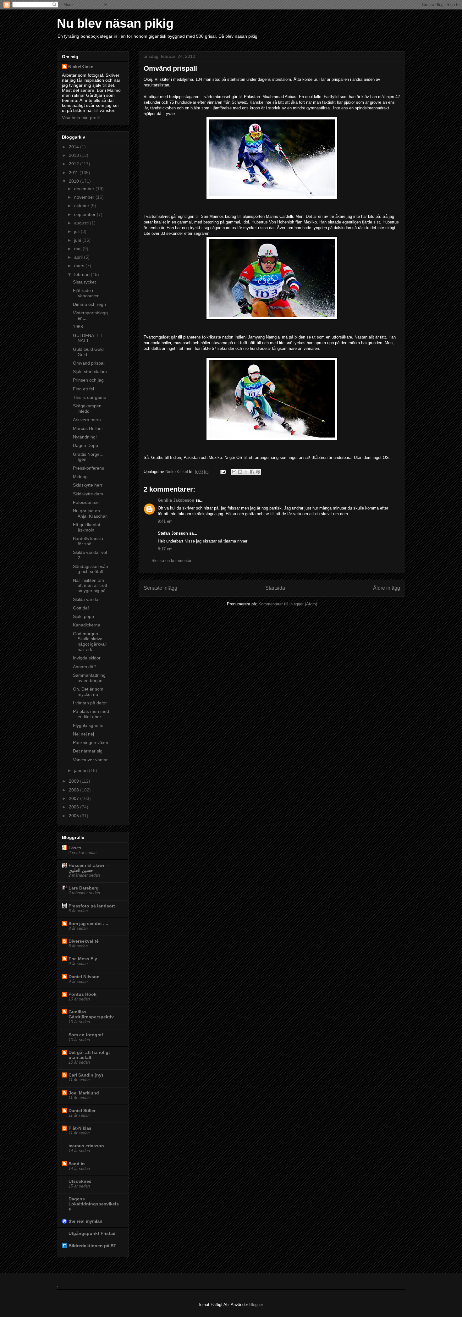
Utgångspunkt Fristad (92, 1233)
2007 (74, 798)
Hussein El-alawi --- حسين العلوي (89, 868)
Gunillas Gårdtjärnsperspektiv (91, 1014)
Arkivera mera (87, 419)
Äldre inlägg (386, 588)
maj (78, 248)
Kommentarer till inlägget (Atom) (287, 604)
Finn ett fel (83, 388)
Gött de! (81, 607)
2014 (74, 146)
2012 (74, 163)
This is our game (89, 397)
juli (77, 231)
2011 (74, 172)
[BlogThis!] (240, 472)
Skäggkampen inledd (87, 408)
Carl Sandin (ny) (86, 1074)
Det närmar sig (87, 750)
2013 (74, 155)
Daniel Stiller (82, 1110)
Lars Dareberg (84, 887)
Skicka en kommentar (171, 560)
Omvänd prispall (89, 363)
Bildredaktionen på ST (92, 1245)
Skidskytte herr (87, 485)
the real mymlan (85, 1221)
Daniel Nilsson (84, 976)
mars (79, 265)
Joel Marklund (84, 1092)
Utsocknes (80, 1181)
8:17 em (165, 549)
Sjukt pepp (83, 616)
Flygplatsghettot (89, 725)
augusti (82, 222)
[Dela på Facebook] (252, 472)
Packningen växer (90, 742)
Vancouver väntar (90, 759)
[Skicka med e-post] (234, 472)
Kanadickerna (86, 624)
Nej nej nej (83, 733)
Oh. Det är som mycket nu (88, 691)
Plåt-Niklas (80, 1128)
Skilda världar (86, 599)
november (85, 197)
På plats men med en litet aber (91, 714)
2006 (74, 806)
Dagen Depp (85, 445)
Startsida (275, 588)
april (79, 257)
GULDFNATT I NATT (87, 338)
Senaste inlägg (160, 588)
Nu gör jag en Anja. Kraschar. (90, 513)
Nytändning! (85, 436)
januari (81, 770)
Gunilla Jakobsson (176, 500)
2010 (74, 181)
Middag (80, 476)
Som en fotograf (86, 1034)
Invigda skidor (87, 657)
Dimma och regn (89, 304)
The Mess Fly (83, 958)
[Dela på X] (246, 472)
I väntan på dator (90, 702)
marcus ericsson (86, 1145)
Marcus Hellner (88, 428)
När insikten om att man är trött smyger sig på (90, 585)
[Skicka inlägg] (222, 471)
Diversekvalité (84, 941)
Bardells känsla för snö (88, 541)
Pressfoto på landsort (92, 905)
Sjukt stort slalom (90, 371)
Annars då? (84, 666)
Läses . (76, 847)
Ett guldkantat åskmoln (86, 527)
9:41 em (165, 521)
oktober (82, 205)
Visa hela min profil (81, 117)
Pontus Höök (82, 994)
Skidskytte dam (88, 493)
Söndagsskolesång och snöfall (90, 569)
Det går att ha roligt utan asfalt (89, 1055)
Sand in (77, 1163)
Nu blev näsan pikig (115, 23)
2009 (74, 781)
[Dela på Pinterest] (258, 472)
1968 (78, 326)
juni (78, 240)
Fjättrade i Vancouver (86, 293)
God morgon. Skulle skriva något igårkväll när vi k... (90, 641)
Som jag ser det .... (88, 923)
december (85, 188)
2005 (74, 815)
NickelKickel (177, 471)
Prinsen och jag (88, 380)
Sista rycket (84, 281)
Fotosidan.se (86, 502)
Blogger (256, 1304)
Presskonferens (88, 468)
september (85, 214)
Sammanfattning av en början (89, 678)
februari (82, 274)
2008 (74, 789)
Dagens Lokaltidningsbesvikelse (94, 1203)
